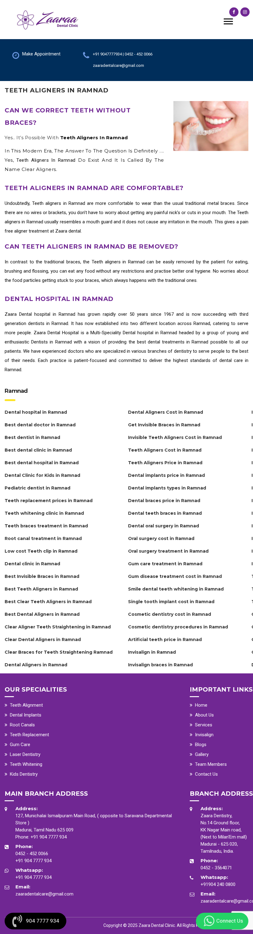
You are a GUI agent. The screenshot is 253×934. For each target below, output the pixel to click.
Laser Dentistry (25, 754)
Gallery (202, 754)
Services (203, 725)
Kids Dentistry (24, 774)
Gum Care (20, 744)
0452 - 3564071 (216, 868)
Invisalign (204, 734)
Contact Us (206, 774)
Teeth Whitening (26, 764)
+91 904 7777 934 (49, 837)
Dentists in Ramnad (51, 342)
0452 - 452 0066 (31, 853)
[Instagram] (245, 12)
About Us (204, 715)
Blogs (200, 744)
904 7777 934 (42, 921)
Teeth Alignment (26, 705)
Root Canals (22, 725)
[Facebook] (234, 12)
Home (201, 705)
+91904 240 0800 (218, 884)
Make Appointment (41, 54)
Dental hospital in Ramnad (47, 314)
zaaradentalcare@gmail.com (44, 894)
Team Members (211, 764)
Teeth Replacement (29, 734)
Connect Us (229, 921)
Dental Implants (25, 715)
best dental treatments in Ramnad (173, 342)
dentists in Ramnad (48, 323)
